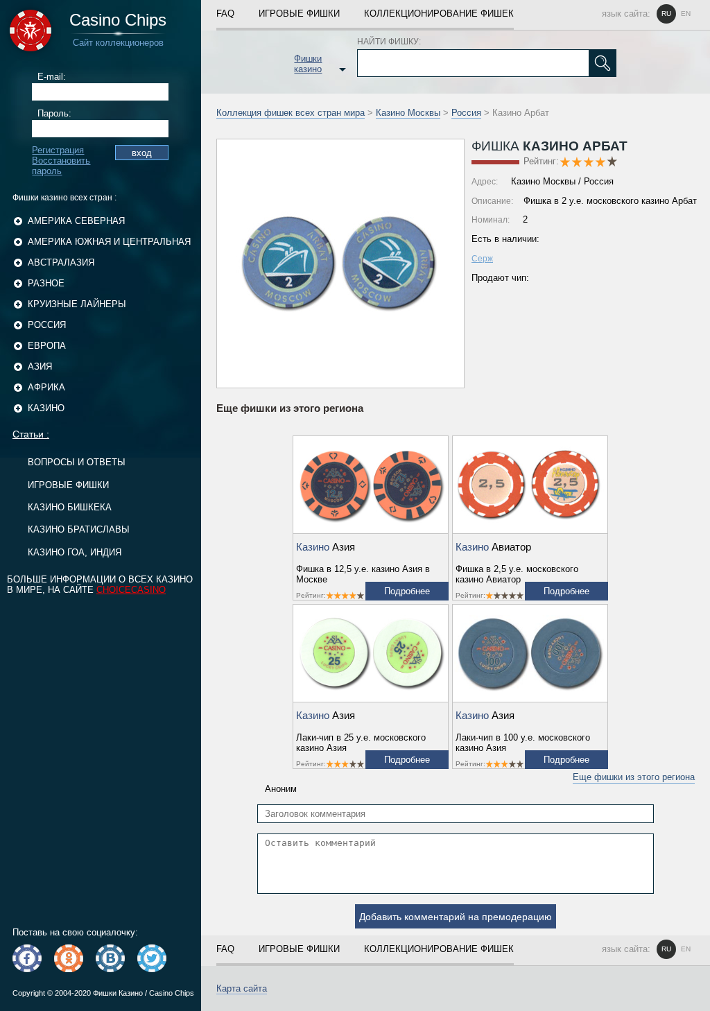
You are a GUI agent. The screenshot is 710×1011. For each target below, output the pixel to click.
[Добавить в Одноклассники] (68, 958)
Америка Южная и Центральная (109, 241)
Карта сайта (241, 988)
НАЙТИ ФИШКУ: (389, 41)
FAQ (225, 13)
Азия (40, 366)
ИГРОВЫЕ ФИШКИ (68, 485)
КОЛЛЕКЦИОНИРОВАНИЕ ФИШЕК (439, 13)
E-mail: (51, 76)
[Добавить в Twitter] (151, 958)
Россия (47, 325)
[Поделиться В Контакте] (110, 958)
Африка (46, 387)
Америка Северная (76, 221)
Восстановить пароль (61, 165)
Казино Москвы (408, 112)
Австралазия (61, 262)
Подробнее (407, 591)
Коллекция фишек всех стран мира (290, 112)
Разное (46, 283)
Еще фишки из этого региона (634, 777)
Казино (46, 408)
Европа (47, 345)
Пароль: (54, 113)
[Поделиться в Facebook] (27, 958)
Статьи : (30, 434)
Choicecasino (131, 590)
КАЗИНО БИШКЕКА (70, 507)
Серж (482, 258)
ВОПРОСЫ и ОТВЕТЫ (76, 462)
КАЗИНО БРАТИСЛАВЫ (79, 529)
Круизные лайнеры (77, 304)
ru (666, 13)
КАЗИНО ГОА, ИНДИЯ (74, 552)
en (686, 13)
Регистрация (58, 150)
